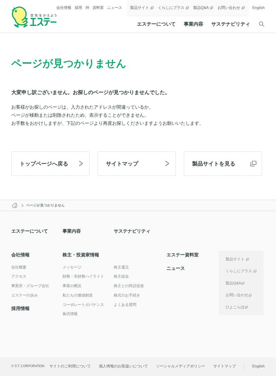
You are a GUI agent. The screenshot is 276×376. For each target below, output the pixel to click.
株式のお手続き (127, 295)
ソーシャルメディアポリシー (180, 366)
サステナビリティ (230, 24)
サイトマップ (224, 366)
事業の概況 (72, 286)
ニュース (114, 7)
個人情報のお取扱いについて (123, 366)
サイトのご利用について (70, 366)
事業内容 (193, 24)
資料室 (98, 7)
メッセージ (72, 267)
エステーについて (156, 24)
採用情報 (20, 308)
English (258, 7)
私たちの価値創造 (78, 295)
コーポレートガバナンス (83, 304)
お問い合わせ (229, 7)
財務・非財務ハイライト (83, 276)
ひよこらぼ (235, 307)
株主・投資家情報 (81, 254)
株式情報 (70, 314)
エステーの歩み (24, 295)
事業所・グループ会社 (30, 286)
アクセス (18, 276)
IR (87, 7)
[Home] (14, 205)
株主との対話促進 (129, 286)
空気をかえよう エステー (34, 16)
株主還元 (121, 267)
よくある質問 (125, 304)
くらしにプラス (171, 7)
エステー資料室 (183, 254)
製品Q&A (201, 7)
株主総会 (121, 276)
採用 (78, 7)
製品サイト (139, 7)
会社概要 (18, 267)
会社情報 (63, 7)
